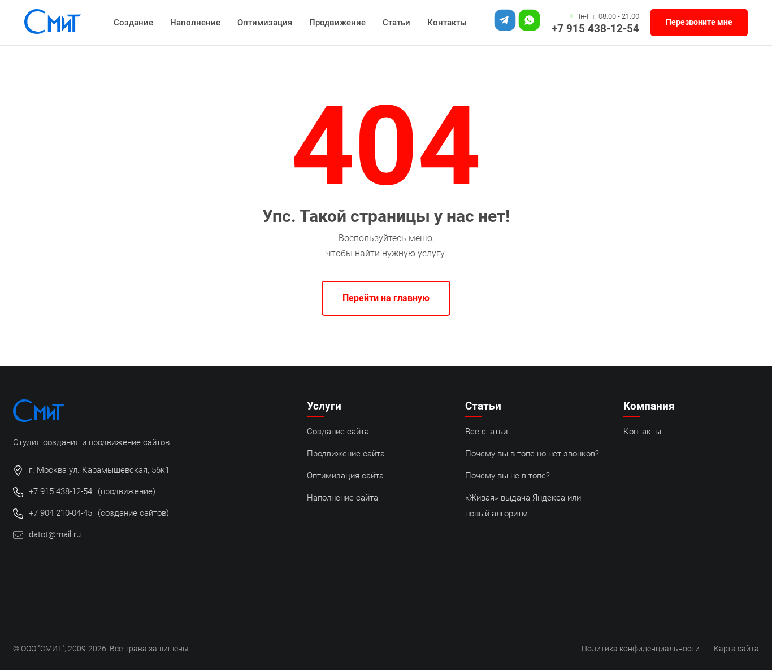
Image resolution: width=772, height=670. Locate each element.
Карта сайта (736, 649)
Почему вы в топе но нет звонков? (532, 454)
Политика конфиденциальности (641, 649)
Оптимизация (264, 23)
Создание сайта (338, 432)
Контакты (447, 23)
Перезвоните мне (699, 22)
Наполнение (195, 23)
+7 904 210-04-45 (60, 513)
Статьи (396, 23)
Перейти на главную (386, 298)
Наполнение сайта (342, 498)
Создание (133, 23)
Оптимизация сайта (345, 476)
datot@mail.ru (55, 534)
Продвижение (337, 23)
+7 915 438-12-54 (595, 28)
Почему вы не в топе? (507, 476)
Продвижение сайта (346, 454)
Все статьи (486, 432)
